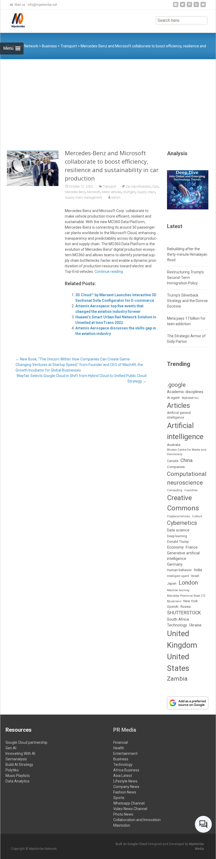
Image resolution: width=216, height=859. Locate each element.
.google (176, 384)
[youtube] (203, 6)
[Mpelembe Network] (14, 20)
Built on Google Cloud (132, 844)
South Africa (178, 619)
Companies (176, 467)
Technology (177, 625)
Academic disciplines (185, 391)
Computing (174, 490)
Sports (118, 798)
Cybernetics (182, 523)
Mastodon (121, 825)
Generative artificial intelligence (183, 556)
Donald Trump (178, 542)
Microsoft (93, 192)
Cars (155, 186)
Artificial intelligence (185, 431)
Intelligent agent (178, 576)
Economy (175, 547)
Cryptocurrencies (178, 516)
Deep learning (177, 536)
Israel (195, 576)
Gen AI (11, 748)
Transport (109, 186)
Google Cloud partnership (26, 742)
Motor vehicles (111, 192)
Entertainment (125, 753)
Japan (171, 583)
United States (178, 662)
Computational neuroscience (187, 478)
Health (118, 748)
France (192, 547)
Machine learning (178, 590)
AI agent (173, 398)
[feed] (196, 6)
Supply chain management (83, 197)
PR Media (124, 730)
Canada (172, 461)
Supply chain (146, 192)
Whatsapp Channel (129, 803)
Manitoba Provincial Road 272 (186, 595)
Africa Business (126, 770)
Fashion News (124, 792)
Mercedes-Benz (75, 192)
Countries (191, 490)
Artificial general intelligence (179, 415)
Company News (126, 787)
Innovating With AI (20, 753)
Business (120, 759)
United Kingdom (182, 639)
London (188, 582)
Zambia (177, 678)
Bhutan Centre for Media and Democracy (186, 452)
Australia (173, 445)
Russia (185, 606)
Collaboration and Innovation (137, 820)
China (186, 460)
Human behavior (179, 570)
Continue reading (109, 271)
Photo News (123, 814)
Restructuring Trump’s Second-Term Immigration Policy (185, 277)
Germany (175, 564)
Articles (178, 405)
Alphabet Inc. (190, 398)
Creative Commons (183, 503)
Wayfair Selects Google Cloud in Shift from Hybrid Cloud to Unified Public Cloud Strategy (81, 378)
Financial (120, 742)
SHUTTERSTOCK (184, 612)
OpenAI (172, 607)
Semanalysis (16, 759)
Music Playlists (18, 775)
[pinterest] (189, 6)
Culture (197, 516)
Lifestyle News (125, 781)
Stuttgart (129, 192)
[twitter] (182, 6)
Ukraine (195, 625)
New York (190, 601)
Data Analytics (18, 781)
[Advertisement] (108, 98)
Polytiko (12, 770)
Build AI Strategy (19, 764)
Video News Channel (130, 809)
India (198, 569)
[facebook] (175, 6)
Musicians (174, 601)
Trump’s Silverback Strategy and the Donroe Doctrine (187, 300)
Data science (178, 530)
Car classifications (138, 186)
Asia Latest (122, 775)
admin (115, 197)
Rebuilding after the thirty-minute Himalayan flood (187, 254)
